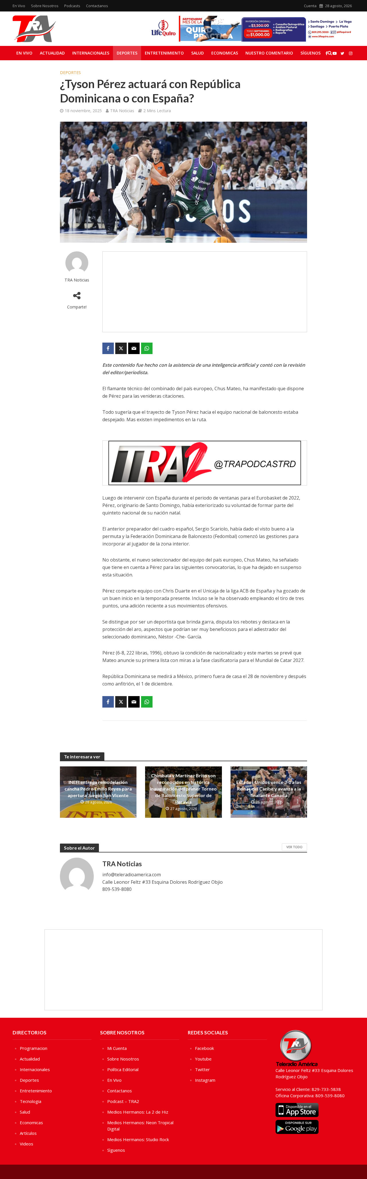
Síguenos (310, 53)
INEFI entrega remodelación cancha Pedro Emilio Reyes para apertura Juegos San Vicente (98, 788)
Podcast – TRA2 (123, 1101)
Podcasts (72, 5)
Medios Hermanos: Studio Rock (138, 1139)
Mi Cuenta (117, 1048)
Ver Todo (294, 847)
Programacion (33, 1048)
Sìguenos (116, 1150)
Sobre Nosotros (44, 5)
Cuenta (310, 5)
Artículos (28, 1133)
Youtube (203, 1059)
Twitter (202, 1069)
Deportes (127, 53)
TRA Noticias (122, 110)
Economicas (224, 53)
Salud (197, 53)
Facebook (204, 1048)
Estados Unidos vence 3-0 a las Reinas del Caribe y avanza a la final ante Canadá (268, 788)
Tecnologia (30, 1101)
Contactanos (97, 5)
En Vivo (19, 5)
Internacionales (90, 53)
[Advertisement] (204, 292)
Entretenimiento (164, 53)
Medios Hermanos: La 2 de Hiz (137, 1112)
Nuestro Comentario (269, 53)
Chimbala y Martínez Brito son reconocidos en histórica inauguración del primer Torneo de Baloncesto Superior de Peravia (183, 789)
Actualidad (52, 53)
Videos (26, 1144)
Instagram (205, 1080)
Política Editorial (122, 1069)
